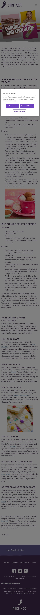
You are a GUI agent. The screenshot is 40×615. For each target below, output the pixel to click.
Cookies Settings (19, 111)
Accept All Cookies (27, 105)
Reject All (12, 105)
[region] (20, 102)
